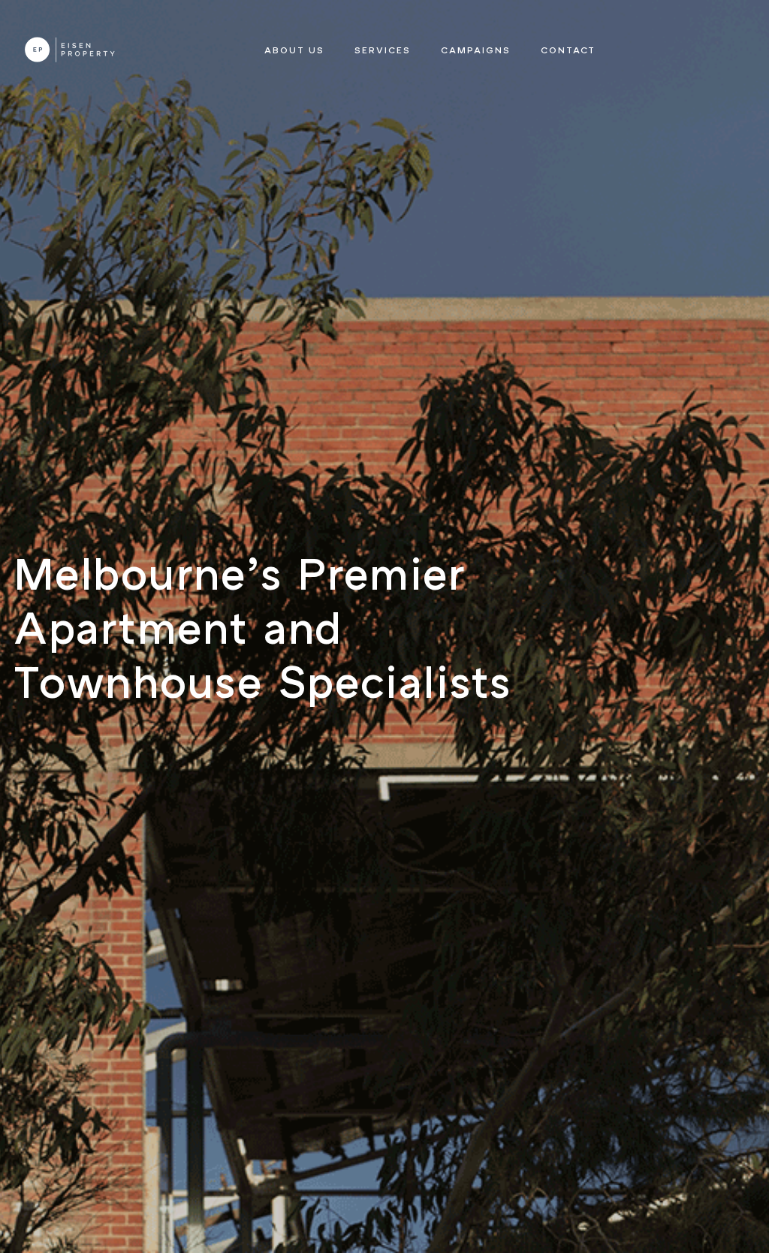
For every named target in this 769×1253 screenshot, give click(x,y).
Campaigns (476, 50)
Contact (568, 50)
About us (294, 50)
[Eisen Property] (70, 49)
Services (382, 50)
